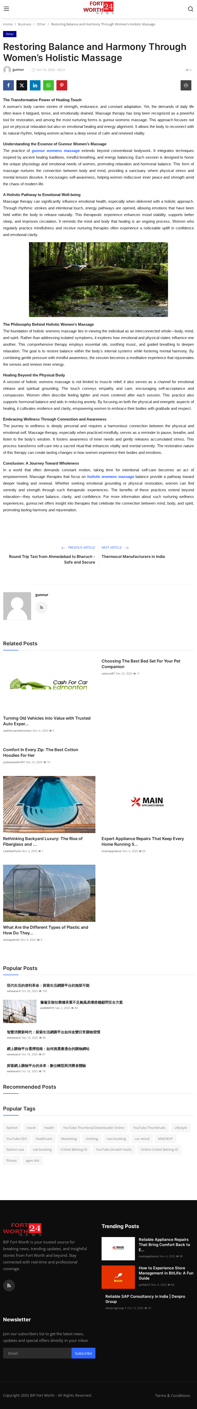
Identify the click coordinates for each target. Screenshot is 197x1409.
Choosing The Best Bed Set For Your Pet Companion (141, 663)
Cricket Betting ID (74, 1149)
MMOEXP (165, 1138)
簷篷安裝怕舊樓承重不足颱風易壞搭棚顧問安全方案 (81, 1002)
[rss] (9, 1285)
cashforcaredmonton (17, 730)
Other (41, 24)
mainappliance (111, 851)
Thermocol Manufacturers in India (133, 556)
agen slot (33, 1160)
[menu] (6, 9)
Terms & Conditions (172, 1395)
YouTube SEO (16, 1138)
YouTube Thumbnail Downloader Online (93, 1127)
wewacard (14, 991)
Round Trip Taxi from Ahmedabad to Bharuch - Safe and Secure (52, 559)
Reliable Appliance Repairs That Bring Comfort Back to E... (164, 1244)
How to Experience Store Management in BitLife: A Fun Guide (166, 1273)
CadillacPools (12, 851)
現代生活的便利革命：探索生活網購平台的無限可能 (48, 985)
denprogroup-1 (115, 1308)
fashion (12, 1127)
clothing (92, 1138)
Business (24, 24)
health (49, 1127)
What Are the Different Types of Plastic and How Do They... (45, 930)
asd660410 (47, 1008)
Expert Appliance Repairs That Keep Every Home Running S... (143, 841)
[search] (190, 9)
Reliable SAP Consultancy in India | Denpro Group (145, 1299)
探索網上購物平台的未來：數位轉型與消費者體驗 (46, 1065)
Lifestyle (180, 1127)
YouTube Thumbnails (149, 1127)
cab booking (42, 1149)
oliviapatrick (11, 940)
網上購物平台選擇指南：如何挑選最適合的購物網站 (48, 1048)
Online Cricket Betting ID (159, 1149)
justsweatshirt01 (14, 762)
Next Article (112, 547)
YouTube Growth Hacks (114, 1149)
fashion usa (15, 1149)
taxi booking (116, 1138)
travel (31, 1127)
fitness (11, 1160)
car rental (142, 1138)
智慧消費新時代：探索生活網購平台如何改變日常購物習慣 (53, 1032)
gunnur (41, 594)
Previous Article (81, 547)
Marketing (69, 1138)
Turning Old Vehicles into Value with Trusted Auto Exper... (47, 721)
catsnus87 (108, 673)
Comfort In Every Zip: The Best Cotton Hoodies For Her (40, 752)
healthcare (44, 1138)
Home (8, 24)
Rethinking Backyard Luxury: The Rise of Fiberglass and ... (43, 841)
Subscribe (83, 1353)
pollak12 (144, 1285)
